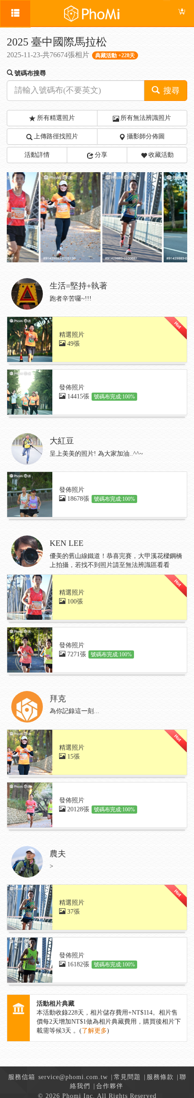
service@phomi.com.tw (73, 1077)
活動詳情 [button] (37, 154)
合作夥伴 (109, 1086)
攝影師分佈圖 (146, 136)
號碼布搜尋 (30, 73)
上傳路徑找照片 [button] (56, 136)
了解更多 (94, 1030)
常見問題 (127, 1077)
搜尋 (170, 90)
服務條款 (160, 1077)
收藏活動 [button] (161, 154)
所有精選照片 (56, 117)
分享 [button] (101, 154)
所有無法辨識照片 (145, 117)
